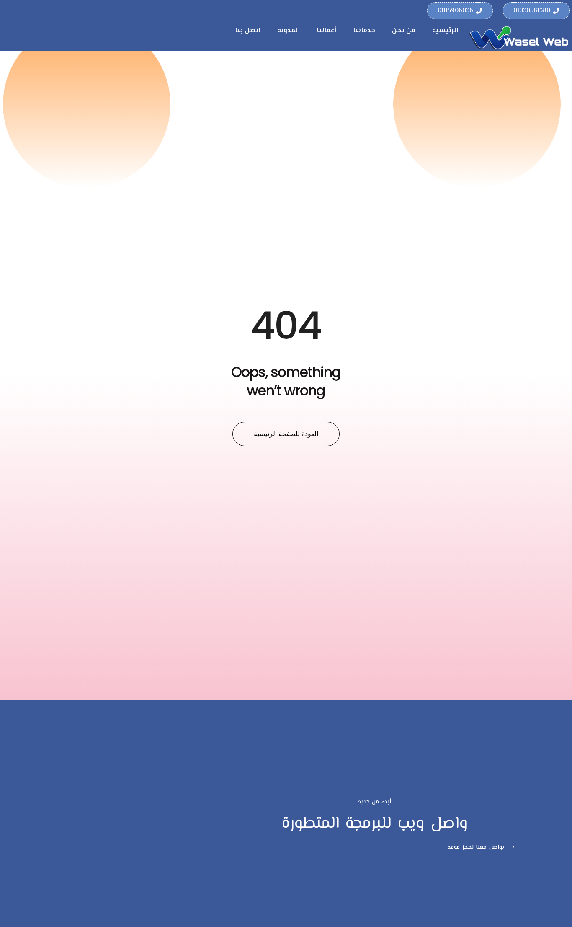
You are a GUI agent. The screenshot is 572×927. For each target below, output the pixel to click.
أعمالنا (326, 31)
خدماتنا (364, 31)
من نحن (403, 31)
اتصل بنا (247, 31)
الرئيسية (445, 31)
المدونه (288, 31)
